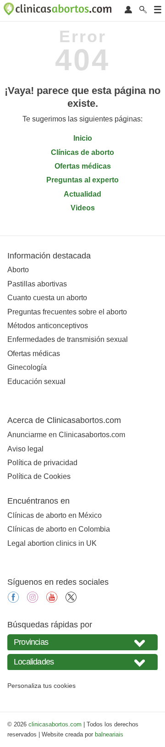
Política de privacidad (42, 463)
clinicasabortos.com (55, 724)
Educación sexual (36, 381)
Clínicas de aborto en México (54, 515)
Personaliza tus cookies (41, 685)
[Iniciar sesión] (128, 10)
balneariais (109, 734)
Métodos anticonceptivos (47, 326)
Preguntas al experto (82, 180)
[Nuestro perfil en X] (71, 600)
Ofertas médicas (83, 166)
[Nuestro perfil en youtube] (52, 600)
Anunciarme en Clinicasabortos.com (66, 435)
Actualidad (82, 194)
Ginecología (27, 367)
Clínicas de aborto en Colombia (58, 529)
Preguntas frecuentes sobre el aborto (67, 312)
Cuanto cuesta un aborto (47, 298)
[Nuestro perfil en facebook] (13, 600)
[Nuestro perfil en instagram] (32, 600)
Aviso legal (25, 449)
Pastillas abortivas (37, 284)
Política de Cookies (39, 476)
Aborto (18, 270)
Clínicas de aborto (82, 152)
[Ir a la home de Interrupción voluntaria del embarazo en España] (59, 10)
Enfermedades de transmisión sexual (67, 339)
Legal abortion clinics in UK (52, 543)
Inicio (82, 138)
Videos (83, 208)
